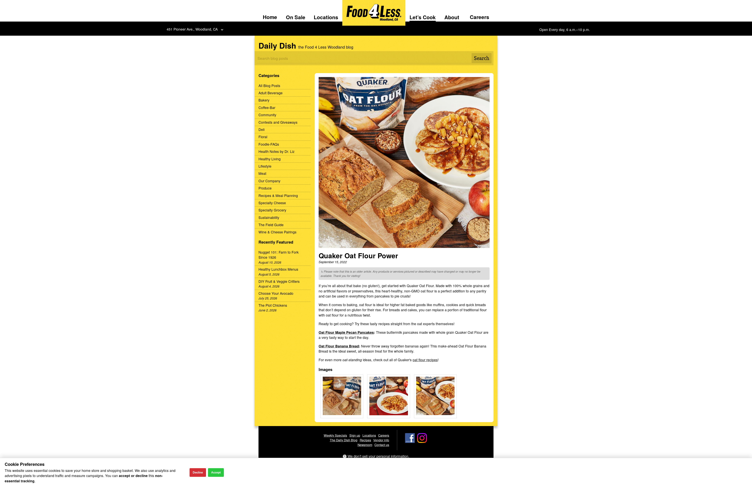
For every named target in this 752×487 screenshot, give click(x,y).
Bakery (263, 100)
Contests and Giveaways (277, 122)
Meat (262, 173)
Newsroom (365, 445)
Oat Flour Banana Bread (339, 346)
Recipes (365, 440)
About (451, 17)
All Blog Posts (269, 85)
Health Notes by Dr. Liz (276, 151)
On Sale (295, 17)
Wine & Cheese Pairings (277, 231)
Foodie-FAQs (268, 144)
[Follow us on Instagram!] (422, 441)
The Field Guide (271, 224)
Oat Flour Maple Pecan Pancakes (346, 332)
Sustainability (268, 217)
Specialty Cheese (272, 202)
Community (267, 114)
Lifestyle (264, 166)
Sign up (354, 435)
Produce (265, 188)
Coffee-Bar (266, 107)
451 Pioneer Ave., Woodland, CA (192, 29)
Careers (479, 17)
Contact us (381, 445)
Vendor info (381, 440)
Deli (261, 129)
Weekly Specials (335, 435)
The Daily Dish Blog (343, 440)
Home (270, 17)
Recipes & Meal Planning (278, 195)
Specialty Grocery (272, 210)
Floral (262, 136)
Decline (198, 472)
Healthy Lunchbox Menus (278, 271)
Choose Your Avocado (275, 295)
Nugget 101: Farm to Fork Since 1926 (278, 257)
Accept (216, 472)
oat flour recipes (425, 359)
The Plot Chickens (272, 307)
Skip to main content (19, 3)
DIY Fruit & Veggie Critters (279, 283)
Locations (326, 17)
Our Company (269, 180)
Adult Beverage (270, 92)
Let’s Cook (422, 17)
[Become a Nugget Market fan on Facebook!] (410, 441)
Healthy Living (269, 158)
